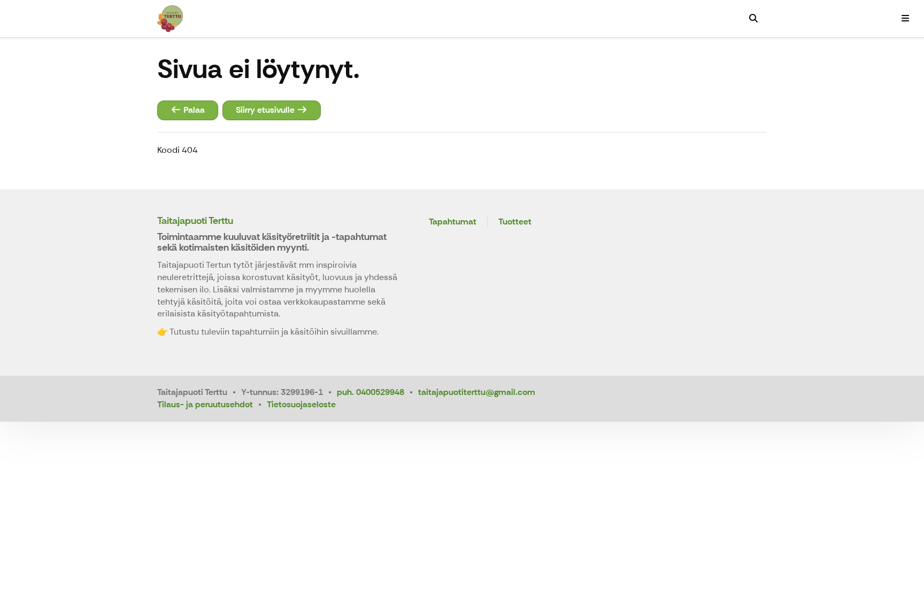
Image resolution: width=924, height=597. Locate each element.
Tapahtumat (452, 222)
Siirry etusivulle (266, 109)
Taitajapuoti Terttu (195, 220)
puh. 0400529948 (370, 392)
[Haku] (753, 18)
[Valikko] (905, 18)
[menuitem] (753, 18)
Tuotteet (515, 222)
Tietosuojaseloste (301, 404)
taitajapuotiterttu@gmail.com (476, 392)
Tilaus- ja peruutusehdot (205, 404)
